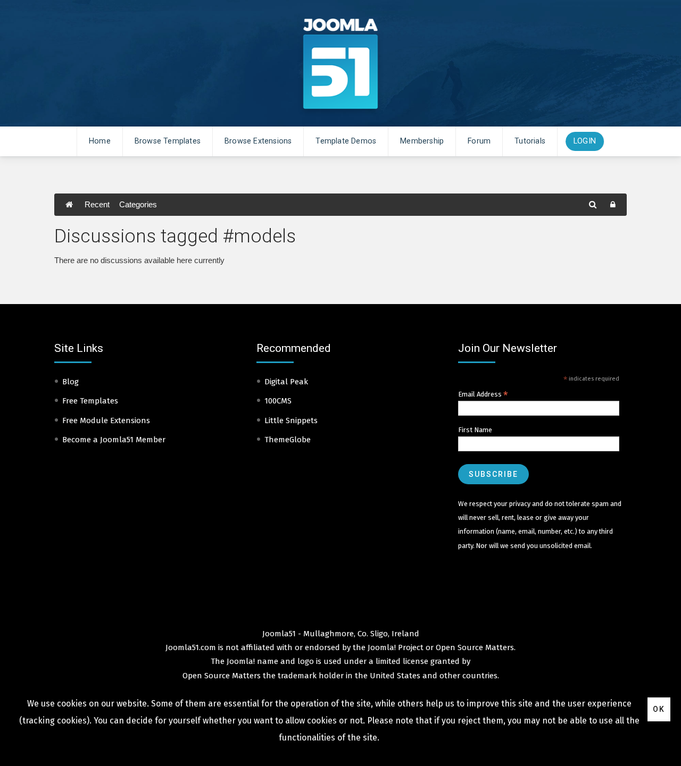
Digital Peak (286, 381)
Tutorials (529, 141)
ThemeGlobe (287, 439)
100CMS (278, 401)
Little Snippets (291, 420)
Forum (479, 141)
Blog (70, 381)
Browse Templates (168, 141)
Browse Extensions (258, 141)
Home (100, 141)
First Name (475, 430)
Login (585, 141)
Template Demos (345, 141)
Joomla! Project (394, 647)
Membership (422, 141)
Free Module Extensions (106, 420)
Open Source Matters (475, 647)
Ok (659, 709)
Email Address (483, 394)
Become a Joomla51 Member (113, 439)
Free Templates (90, 401)
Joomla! (241, 661)
